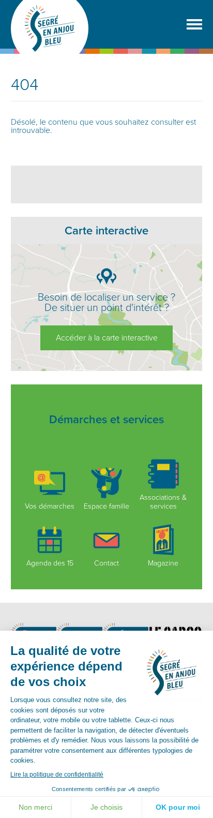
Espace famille (106, 506)
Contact (106, 563)
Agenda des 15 (49, 563)
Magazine (163, 563)
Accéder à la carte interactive (107, 338)
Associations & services (163, 502)
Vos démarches (49, 506)
